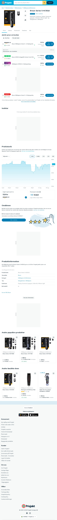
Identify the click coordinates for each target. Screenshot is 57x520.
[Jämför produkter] (25, 20)
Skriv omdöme (39, 13)
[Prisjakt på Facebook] (27, 513)
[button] (25, 11)
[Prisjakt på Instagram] (30, 513)
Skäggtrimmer (21, 280)
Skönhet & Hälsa (9, 7)
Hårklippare (28, 280)
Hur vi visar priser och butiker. (28, 101)
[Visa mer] (3, 43)
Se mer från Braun (6, 292)
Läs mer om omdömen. (39, 210)
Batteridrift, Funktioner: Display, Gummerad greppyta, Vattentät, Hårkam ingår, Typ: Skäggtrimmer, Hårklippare (40, 18)
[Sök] (44, 3)
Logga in (50, 2)
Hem (3, 7)
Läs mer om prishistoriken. (28, 151)
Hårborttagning (18, 7)
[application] (28, 174)
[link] (10, 349)
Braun (19, 275)
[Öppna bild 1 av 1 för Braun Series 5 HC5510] (13, 19)
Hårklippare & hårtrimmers (29, 7)
